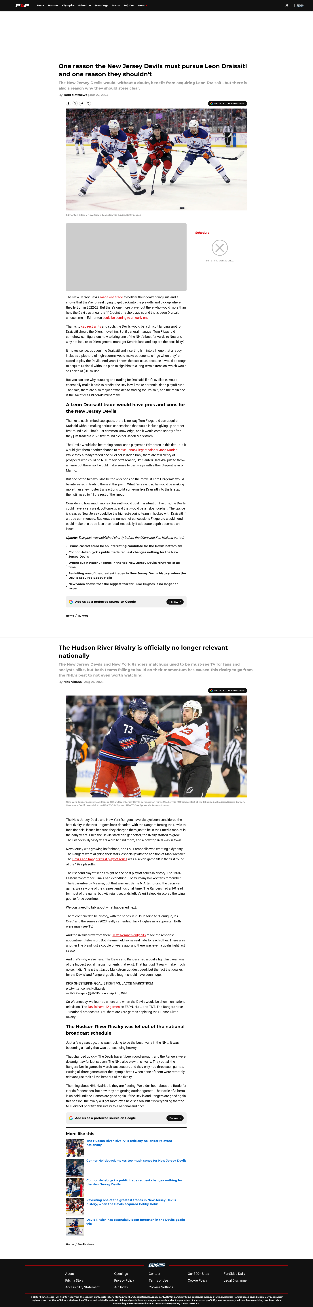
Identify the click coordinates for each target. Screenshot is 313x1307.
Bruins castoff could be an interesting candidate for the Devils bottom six (125, 546)
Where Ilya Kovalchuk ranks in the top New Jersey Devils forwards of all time (124, 565)
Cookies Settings (161, 1287)
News (40, 5)
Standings (101, 5)
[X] (286, 5)
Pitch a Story (74, 1280)
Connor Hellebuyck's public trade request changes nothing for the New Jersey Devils (123, 554)
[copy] (88, 103)
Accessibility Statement (82, 1287)
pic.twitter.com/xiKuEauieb (85, 988)
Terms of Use (158, 1280)
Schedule (84, 5)
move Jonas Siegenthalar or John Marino (147, 450)
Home (70, 615)
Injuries (129, 5)
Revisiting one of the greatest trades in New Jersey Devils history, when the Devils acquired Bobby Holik (127, 576)
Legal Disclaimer (236, 1280)
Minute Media (46, 1296)
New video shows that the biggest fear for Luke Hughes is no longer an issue (124, 586)
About (69, 1274)
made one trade (111, 297)
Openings (121, 1274)
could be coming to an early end (126, 318)
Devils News (86, 1244)
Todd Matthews (75, 95)
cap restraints (91, 326)
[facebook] (294, 5)
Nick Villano (72, 682)
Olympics (68, 5)
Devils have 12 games (104, 1007)
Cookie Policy (197, 1280)
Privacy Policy (124, 1280)
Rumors (53, 5)
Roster (116, 5)
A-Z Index (121, 1287)
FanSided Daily (234, 1274)
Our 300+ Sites (198, 1274)
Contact (154, 1274)
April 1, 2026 (118, 993)
